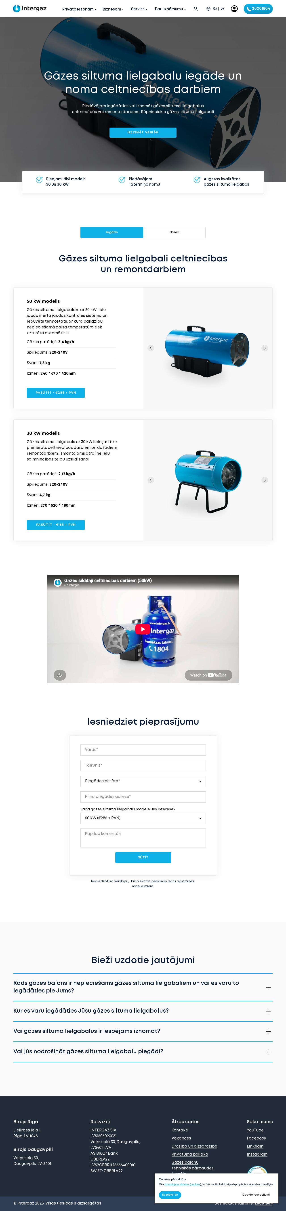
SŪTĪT (143, 857)
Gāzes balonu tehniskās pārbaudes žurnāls (193, 1168)
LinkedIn (255, 1146)
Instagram (257, 1154)
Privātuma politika (190, 1154)
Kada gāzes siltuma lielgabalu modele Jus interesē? (127, 809)
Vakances (181, 1138)
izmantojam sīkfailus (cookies (182, 1184)
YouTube (255, 1130)
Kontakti (180, 1130)
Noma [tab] (174, 232)
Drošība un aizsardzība (194, 1146)
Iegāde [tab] (112, 232)
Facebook (256, 1138)
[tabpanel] (143, 270)
